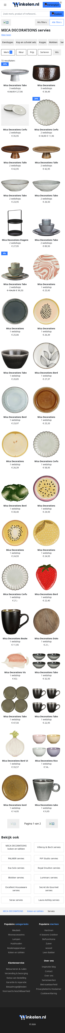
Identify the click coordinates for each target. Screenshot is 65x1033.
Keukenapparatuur (16, 948)
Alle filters (57, 22)
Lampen (16, 939)
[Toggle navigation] (5, 5)
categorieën (21, 924)
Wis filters (42, 22)
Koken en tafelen (16, 952)
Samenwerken (49, 980)
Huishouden (16, 943)
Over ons (48, 975)
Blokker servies (16, 877)
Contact (48, 971)
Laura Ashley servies (49, 900)
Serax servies (16, 900)
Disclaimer (56, 989)
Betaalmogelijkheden (16, 986)
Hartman (48, 930)
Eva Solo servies (16, 867)
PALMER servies (16, 858)
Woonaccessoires (16, 934)
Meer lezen (6, 35)
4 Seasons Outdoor (49, 934)
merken (54, 924)
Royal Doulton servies (49, 867)
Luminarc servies (49, 877)
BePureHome (48, 939)
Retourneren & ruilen (16, 969)
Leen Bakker (49, 952)
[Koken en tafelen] (6, 22)
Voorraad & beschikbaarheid (16, 991)
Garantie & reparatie (16, 982)
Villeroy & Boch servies (49, 847)
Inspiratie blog (49, 966)
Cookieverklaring (49, 993)
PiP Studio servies (49, 858)
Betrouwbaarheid (48, 984)
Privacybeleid (42, 989)
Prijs (32, 52)
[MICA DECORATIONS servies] (52, 823)
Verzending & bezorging (16, 973)
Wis (56, 52)
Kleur (21, 52)
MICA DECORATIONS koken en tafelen (16, 847)
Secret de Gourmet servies (48, 889)
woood (49, 948)
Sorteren (44, 52)
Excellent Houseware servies (16, 889)
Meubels (16, 930)
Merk (7, 52)
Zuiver (49, 943)
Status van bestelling (16, 978)
